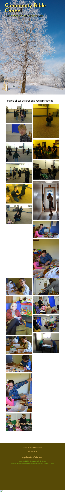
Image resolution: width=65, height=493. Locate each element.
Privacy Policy (49, 463)
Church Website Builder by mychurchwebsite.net (27, 463)
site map (32, 451)
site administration (33, 447)
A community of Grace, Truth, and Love (24, 15)
